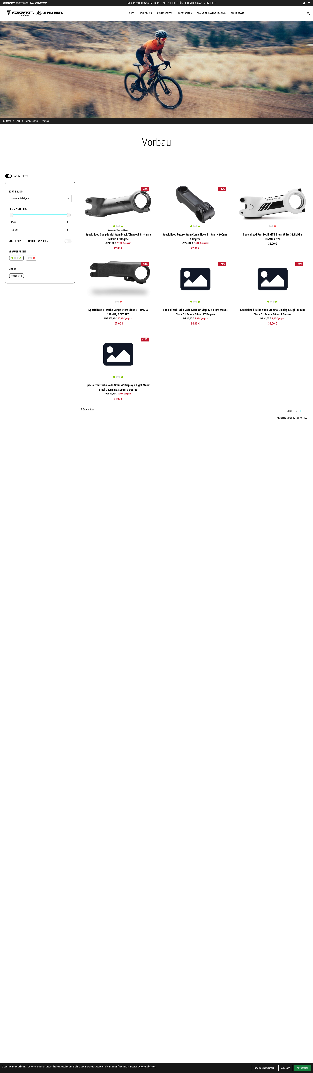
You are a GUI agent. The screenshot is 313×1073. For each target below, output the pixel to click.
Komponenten (164, 13)
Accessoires (185, 13)
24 (298, 417)
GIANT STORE (237, 13)
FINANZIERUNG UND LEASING (211, 13)
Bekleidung (146, 13)
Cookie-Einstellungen (264, 1067)
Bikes (131, 13)
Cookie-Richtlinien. (147, 1066)
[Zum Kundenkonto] (304, 3)
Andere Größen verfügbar (118, 230)
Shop (18, 121)
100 (305, 417)
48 (301, 417)
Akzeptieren (302, 1067)
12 (294, 417)
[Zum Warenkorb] (308, 3)
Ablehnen (285, 1067)
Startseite (7, 121)
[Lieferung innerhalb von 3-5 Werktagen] (16, 258)
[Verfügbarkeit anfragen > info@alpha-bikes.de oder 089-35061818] (31, 258)
